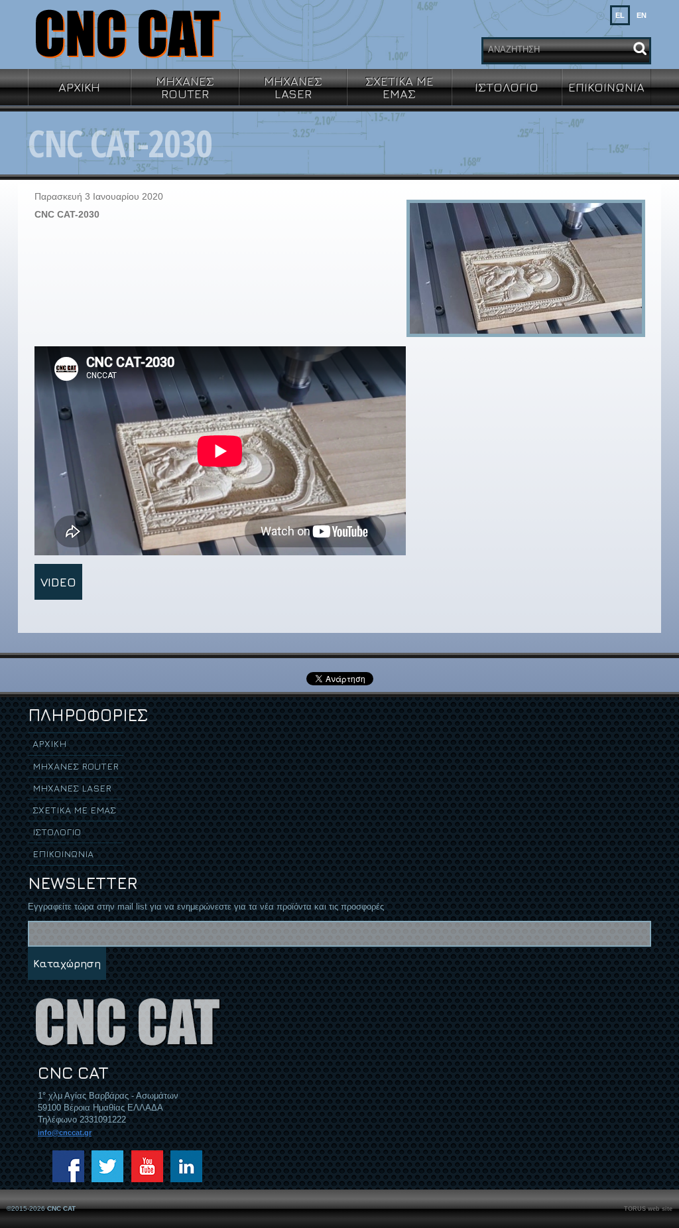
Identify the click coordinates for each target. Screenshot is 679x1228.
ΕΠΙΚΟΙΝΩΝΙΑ (606, 87)
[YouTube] (147, 1166)
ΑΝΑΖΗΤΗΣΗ (514, 49)
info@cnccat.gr (65, 1132)
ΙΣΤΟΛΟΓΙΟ (506, 87)
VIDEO (58, 582)
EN (642, 15)
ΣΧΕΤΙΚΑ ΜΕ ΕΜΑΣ (399, 87)
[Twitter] (107, 1166)
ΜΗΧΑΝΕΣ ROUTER (185, 87)
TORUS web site (648, 1208)
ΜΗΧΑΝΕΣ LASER (293, 87)
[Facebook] (68, 1166)
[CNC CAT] (127, 33)
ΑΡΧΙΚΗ (79, 87)
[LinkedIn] (186, 1166)
